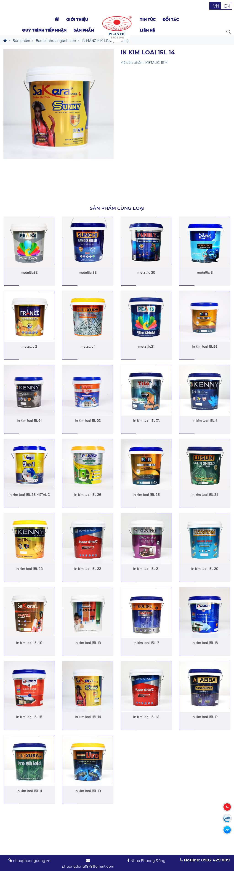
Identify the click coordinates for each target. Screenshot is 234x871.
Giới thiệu (77, 19)
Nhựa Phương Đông (147, 860)
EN (227, 6)
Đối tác (171, 19)
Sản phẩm (21, 40)
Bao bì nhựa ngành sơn (56, 40)
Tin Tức (148, 19)
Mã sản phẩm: (132, 62)
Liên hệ (147, 30)
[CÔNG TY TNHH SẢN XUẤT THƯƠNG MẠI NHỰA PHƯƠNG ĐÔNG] (117, 26)
